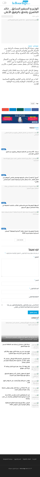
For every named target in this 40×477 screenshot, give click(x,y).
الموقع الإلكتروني (34, 297)
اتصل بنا (34, 459)
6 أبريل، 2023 (35, 16)
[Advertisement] (20, 432)
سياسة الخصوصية (7, 459)
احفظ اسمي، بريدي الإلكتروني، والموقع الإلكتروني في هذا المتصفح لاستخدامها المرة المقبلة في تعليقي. (23, 306)
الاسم (36, 280)
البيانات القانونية (27, 459)
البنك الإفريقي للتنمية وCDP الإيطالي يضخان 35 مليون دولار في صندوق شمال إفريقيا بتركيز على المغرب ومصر (16, 360)
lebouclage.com (24, 468)
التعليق (36, 257)
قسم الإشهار (17, 459)
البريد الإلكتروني (34, 288)
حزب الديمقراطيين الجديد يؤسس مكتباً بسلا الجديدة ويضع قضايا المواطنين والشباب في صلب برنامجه (16, 396)
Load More (20, 240)
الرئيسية (32, 103)
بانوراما (3, 149)
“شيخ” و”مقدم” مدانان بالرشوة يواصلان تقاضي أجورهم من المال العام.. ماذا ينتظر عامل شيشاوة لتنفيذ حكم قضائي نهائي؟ (21, 180)
